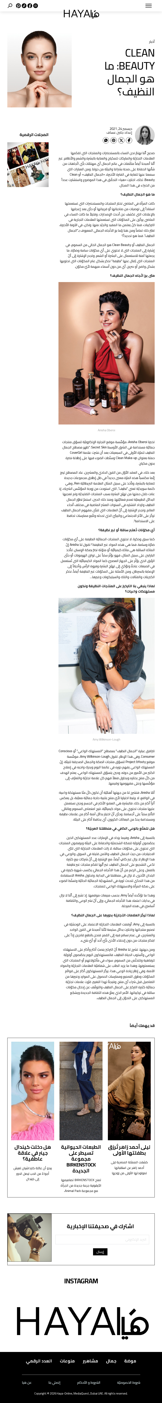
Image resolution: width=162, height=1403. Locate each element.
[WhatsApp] (106, 140)
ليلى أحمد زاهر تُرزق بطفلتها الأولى (129, 1149)
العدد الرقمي (39, 1360)
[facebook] (29, 5)
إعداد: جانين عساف (119, 132)
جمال (111, 1360)
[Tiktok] (23, 5)
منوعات (67, 1360)
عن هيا (27, 1382)
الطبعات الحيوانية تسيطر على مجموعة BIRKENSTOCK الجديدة (81, 1158)
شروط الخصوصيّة (128, 1382)
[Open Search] (10, 5)
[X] (18, 5)
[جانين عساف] (145, 135)
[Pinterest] (114, 140)
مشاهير (90, 1360)
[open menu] (131, 5)
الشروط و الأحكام (88, 1382)
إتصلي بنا (54, 1382)
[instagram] (35, 5)
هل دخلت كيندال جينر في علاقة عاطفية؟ (32, 1152)
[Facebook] (129, 140)
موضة (130, 1360)
